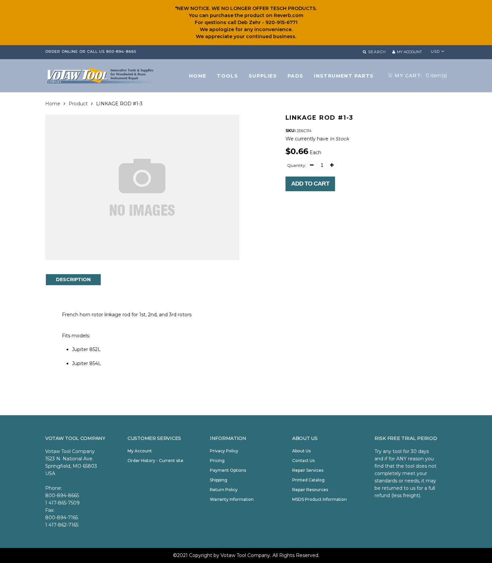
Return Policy (224, 489)
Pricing (217, 460)
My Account (140, 450)
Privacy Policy (224, 450)
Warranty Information (232, 499)
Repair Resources (310, 489)
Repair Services (307, 470)
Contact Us (303, 460)
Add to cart (310, 183)
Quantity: (296, 165)
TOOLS (227, 76)
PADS (296, 76)
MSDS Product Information (319, 499)
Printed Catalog (308, 479)
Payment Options (228, 470)
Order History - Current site (155, 460)
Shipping (218, 479)
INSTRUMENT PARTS (344, 76)
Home (52, 104)
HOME (198, 76)
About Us (301, 450)
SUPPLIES (263, 76)
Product (78, 104)
